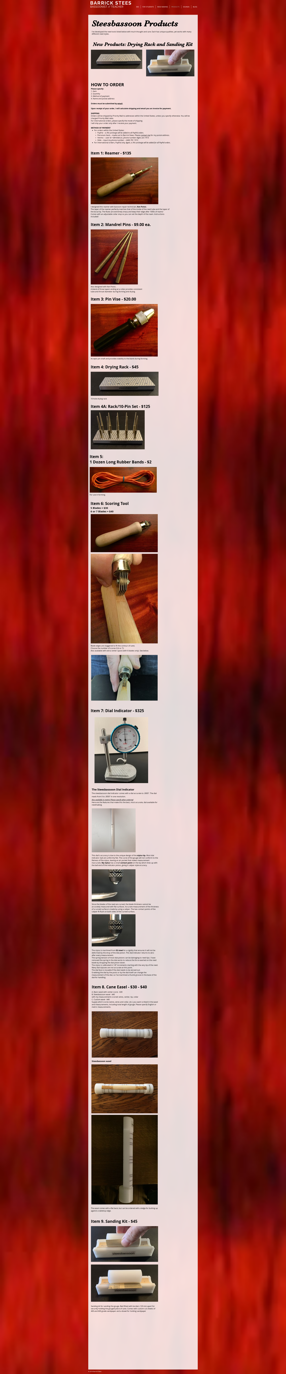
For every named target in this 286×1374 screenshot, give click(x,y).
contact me (145, 135)
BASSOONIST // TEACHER (106, 6)
